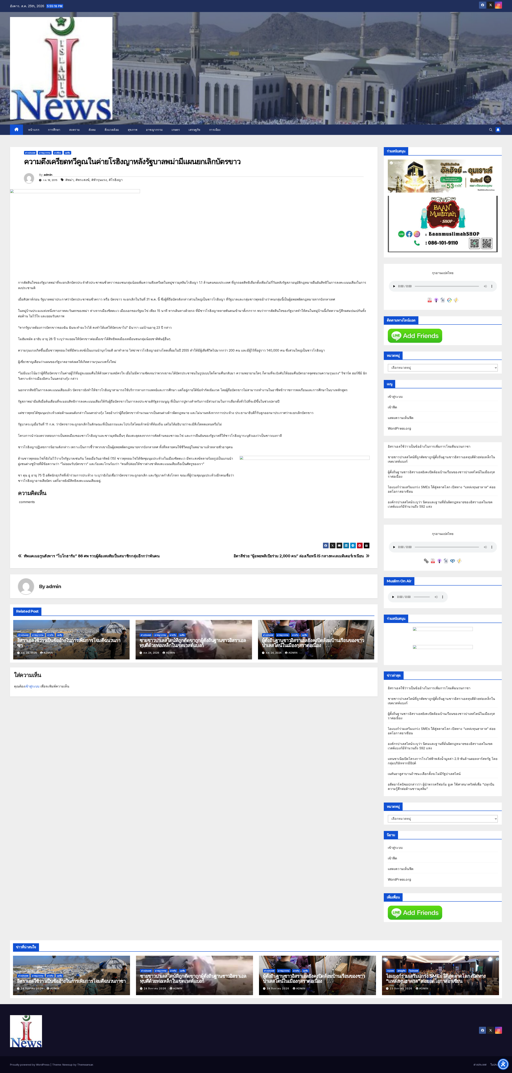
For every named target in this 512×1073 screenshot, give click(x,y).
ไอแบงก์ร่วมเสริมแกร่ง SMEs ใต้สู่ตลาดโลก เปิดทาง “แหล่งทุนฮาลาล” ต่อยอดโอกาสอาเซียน (436, 978)
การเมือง (215, 130)
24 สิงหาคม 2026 (32, 988)
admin (48, 175)
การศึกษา (54, 130)
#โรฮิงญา (116, 180)
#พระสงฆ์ (82, 180)
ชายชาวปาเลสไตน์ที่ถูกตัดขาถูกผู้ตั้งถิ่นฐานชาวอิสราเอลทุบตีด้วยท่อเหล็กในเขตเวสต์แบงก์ (193, 642)
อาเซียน (57, 153)
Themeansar (85, 1064)
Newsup (67, 1064)
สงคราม (74, 130)
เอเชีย (67, 153)
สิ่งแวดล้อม (112, 130)
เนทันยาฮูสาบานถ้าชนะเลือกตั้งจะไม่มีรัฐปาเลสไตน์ (424, 774)
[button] (490, 130)
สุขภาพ (132, 130)
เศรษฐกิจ (194, 130)
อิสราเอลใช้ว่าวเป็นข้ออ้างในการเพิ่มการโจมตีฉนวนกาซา (68, 642)
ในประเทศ (413, 971)
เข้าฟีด (392, 407)
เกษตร (176, 130)
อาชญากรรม (154, 130)
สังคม (92, 130)
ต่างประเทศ (30, 153)
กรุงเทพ (390, 971)
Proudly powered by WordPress (30, 1064)
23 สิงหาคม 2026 (401, 988)
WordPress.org (399, 428)
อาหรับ (50, 635)
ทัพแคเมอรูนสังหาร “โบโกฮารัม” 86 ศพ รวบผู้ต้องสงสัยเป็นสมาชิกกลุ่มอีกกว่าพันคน (92, 556)
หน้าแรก (33, 130)
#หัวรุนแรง (99, 180)
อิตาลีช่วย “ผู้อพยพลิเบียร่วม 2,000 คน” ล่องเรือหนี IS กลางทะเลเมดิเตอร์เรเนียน (299, 556)
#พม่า (69, 180)
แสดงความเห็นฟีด (401, 418)
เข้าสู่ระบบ (32, 686)
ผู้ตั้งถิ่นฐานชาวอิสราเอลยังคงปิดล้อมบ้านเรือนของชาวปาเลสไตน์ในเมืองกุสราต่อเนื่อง (313, 642)
